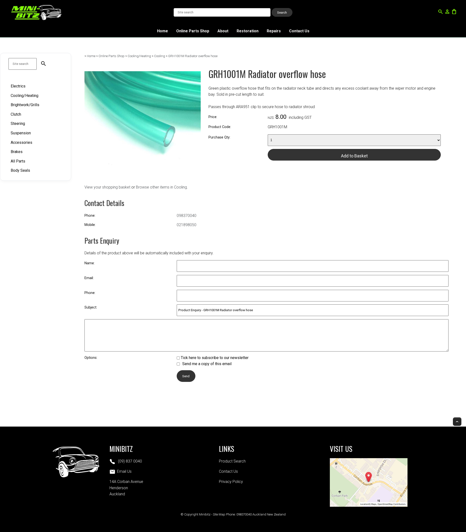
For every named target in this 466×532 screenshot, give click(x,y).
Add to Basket (354, 156)
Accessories (21, 142)
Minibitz (204, 514)
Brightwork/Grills (25, 105)
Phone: (89, 216)
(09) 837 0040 (129, 461)
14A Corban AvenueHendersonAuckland (126, 487)
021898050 (186, 225)
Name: (89, 263)
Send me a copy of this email (206, 363)
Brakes (17, 151)
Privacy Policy (231, 481)
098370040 (186, 215)
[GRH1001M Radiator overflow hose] (142, 175)
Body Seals (20, 170)
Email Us (124, 471)
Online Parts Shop (192, 31)
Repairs (274, 31)
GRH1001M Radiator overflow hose (192, 56)
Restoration (247, 31)
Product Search (232, 461)
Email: (89, 278)
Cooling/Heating (24, 95)
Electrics (18, 86)
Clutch (16, 114)
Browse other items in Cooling (161, 187)
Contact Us (299, 31)
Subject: (90, 307)
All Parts (18, 161)
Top (457, 421)
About (222, 31)
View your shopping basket (107, 187)
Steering (18, 123)
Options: (90, 358)
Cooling (159, 56)
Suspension (21, 133)
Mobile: (90, 225)
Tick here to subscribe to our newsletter (214, 357)
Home (162, 31)
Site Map (219, 514)
